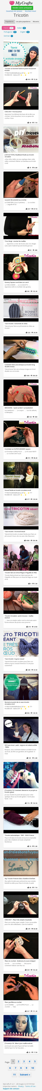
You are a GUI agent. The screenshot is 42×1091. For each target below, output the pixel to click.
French (8, 28)
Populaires (9, 22)
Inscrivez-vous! (30, 11)
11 (14, 1074)
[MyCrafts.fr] (21, 2)
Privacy (21, 1086)
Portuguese (10, 32)
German (8, 36)
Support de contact (11, 1088)
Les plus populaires (23, 22)
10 (32, 1067)
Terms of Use (30, 1086)
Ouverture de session (14, 11)
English (24, 32)
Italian (21, 28)
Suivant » (25, 1074)
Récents (36, 22)
